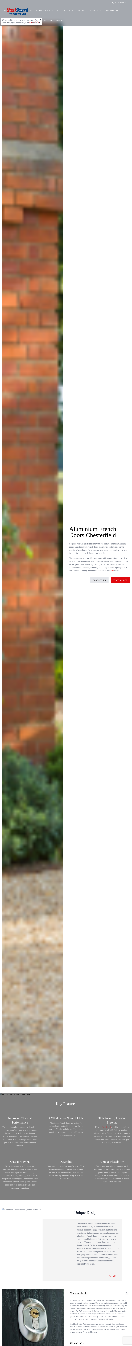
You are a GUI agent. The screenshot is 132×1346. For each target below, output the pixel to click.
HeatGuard (106, 1127)
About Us (7, 10)
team (112, 570)
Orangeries (81, 10)
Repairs (28, 21)
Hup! (71, 10)
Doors (29, 10)
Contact (59, 21)
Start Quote (120, 580)
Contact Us (99, 580)
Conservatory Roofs (12, 21)
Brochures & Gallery (43, 21)
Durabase (61, 10)
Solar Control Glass (44, 10)
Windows (19, 10)
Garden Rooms (96, 10)
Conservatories (112, 10)
